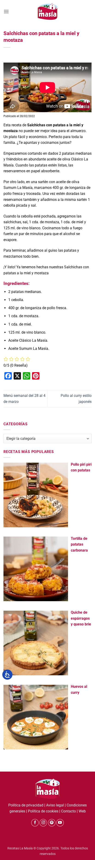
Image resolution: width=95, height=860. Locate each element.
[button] (6, 11)
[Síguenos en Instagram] (43, 823)
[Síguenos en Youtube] (60, 823)
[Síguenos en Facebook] (35, 823)
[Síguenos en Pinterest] (52, 823)
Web (82, 811)
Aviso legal (55, 805)
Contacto (68, 811)
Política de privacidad (25, 805)
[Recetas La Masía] (48, 11)
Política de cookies (43, 811)
